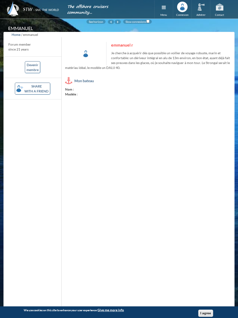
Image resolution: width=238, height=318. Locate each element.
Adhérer (200, 14)
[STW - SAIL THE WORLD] (34, 3)
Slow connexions (136, 21)
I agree (205, 313)
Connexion (182, 14)
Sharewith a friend (36, 88)
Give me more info (110, 310)
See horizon (96, 21)
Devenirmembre (32, 67)
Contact (219, 14)
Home (16, 35)
